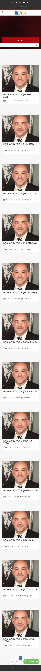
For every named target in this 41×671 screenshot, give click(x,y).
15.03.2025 (9, 304)
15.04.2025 (9, 253)
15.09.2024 (9, 605)
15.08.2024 (9, 655)
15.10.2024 (9, 555)
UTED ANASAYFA (20, 7)
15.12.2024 (9, 454)
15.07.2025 (9, 103)
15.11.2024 (8, 504)
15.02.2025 (9, 354)
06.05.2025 (9, 203)
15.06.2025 (9, 153)
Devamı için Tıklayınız (22, 103)
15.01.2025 (9, 404)
